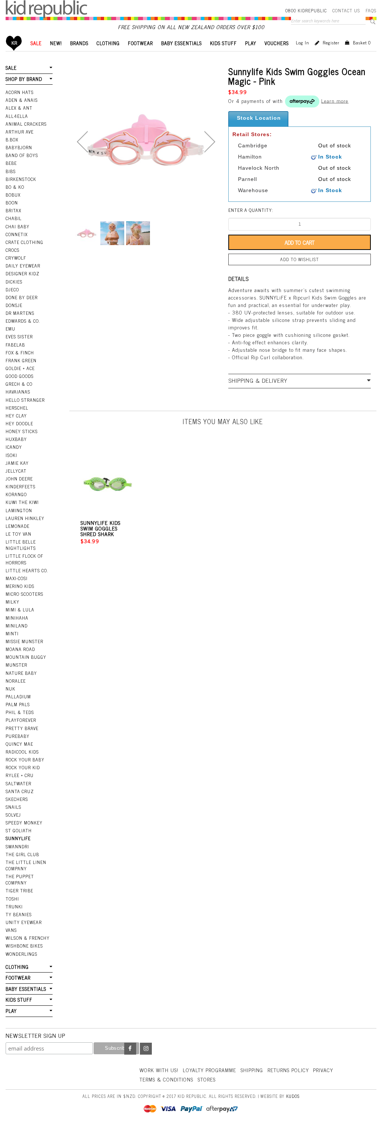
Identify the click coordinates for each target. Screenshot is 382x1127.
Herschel (17, 407)
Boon (12, 202)
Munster (16, 665)
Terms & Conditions (166, 1079)
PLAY (250, 43)
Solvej (13, 814)
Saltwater (18, 783)
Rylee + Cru (20, 775)
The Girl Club (22, 854)
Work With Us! (159, 1069)
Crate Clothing (24, 242)
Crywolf (16, 258)
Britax (13, 210)
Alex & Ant (19, 108)
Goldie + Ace (20, 368)
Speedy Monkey (24, 822)
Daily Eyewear (23, 265)
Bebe (11, 163)
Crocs (12, 250)
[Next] (209, 142)
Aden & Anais (22, 100)
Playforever (21, 720)
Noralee (16, 681)
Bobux (13, 194)
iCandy (14, 447)
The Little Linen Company (26, 865)
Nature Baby (21, 673)
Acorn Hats (20, 92)
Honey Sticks (22, 431)
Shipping (252, 1069)
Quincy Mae (19, 744)
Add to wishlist (299, 259)
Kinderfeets (20, 486)
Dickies (14, 281)
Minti (12, 633)
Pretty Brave (22, 728)
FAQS (371, 10)
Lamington (19, 510)
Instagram (146, 1049)
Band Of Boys (22, 155)
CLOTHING (108, 43)
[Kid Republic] (46, 9)
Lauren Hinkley (25, 518)
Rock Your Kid (23, 767)
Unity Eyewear (24, 922)
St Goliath (19, 830)
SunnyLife (18, 838)
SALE (36, 43)
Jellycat (16, 471)
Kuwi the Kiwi (22, 502)
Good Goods (20, 376)
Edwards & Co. (23, 321)
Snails (13, 807)
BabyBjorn (19, 147)
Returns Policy (288, 1069)
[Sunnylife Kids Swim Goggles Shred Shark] (108, 479)
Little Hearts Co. (27, 570)
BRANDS (79, 43)
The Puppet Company (20, 879)
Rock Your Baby (25, 759)
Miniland (17, 625)
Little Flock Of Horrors (24, 559)
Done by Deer (22, 297)
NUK (10, 688)
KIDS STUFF (223, 43)
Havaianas (18, 391)
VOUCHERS (276, 43)
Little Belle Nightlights (21, 545)
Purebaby (17, 736)
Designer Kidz (23, 273)
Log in (302, 42)
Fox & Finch (20, 352)
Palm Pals (18, 704)
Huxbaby (16, 439)
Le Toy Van (18, 534)
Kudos (293, 1096)
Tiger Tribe (19, 890)
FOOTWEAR (140, 43)
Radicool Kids (22, 751)
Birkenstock (21, 179)
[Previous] (82, 142)
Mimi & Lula (20, 609)
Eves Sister (19, 336)
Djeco (12, 289)
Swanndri (17, 846)
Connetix (17, 234)
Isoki (11, 455)
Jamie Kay (17, 463)
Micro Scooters (24, 594)
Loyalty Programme (209, 1069)
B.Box (12, 139)
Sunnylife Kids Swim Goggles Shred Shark (100, 528)
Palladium (18, 696)
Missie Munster (24, 641)
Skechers (17, 799)
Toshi (12, 898)
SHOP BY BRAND (24, 79)
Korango (16, 494)
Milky (12, 601)
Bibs (11, 171)
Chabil (14, 218)
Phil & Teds (20, 712)
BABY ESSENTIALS (181, 43)
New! (56, 43)
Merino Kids (20, 586)
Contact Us (346, 10)
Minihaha (17, 618)
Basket (362, 42)
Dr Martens (20, 313)
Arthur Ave (20, 131)
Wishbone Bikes (24, 945)
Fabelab (15, 344)
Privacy (323, 1069)
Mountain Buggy (26, 657)
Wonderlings (21, 954)
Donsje (14, 305)
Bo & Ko (15, 187)
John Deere (19, 478)
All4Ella (17, 116)
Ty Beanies (19, 914)
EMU (10, 328)
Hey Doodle (19, 423)
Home (14, 43)
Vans (11, 930)
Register (331, 42)
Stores (207, 1079)
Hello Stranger (25, 400)
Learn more (334, 100)
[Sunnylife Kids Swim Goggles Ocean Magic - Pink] (87, 233)
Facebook (130, 1049)
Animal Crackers (26, 124)
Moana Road (20, 649)
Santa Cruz (20, 791)
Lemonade (17, 526)
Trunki (14, 906)
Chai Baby (17, 226)
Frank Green (21, 360)
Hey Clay (16, 415)
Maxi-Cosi (17, 578)
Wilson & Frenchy (28, 938)
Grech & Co (19, 384)
